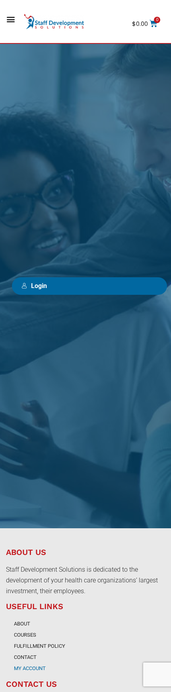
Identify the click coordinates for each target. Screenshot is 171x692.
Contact (25, 657)
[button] (10, 19)
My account (30, 668)
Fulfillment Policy (39, 646)
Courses (25, 635)
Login (39, 286)
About (22, 624)
